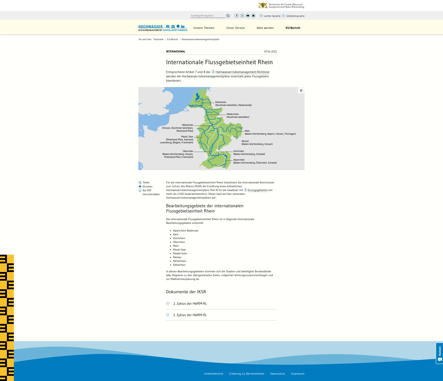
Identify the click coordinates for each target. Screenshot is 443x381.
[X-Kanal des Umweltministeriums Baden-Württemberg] (242, 15)
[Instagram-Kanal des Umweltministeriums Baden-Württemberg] (253, 15)
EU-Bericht (172, 39)
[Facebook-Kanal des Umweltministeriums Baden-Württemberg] (236, 15)
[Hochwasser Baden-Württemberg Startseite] (162, 27)
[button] (204, 28)
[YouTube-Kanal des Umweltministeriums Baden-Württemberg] (248, 15)
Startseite (158, 39)
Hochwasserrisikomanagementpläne (200, 39)
